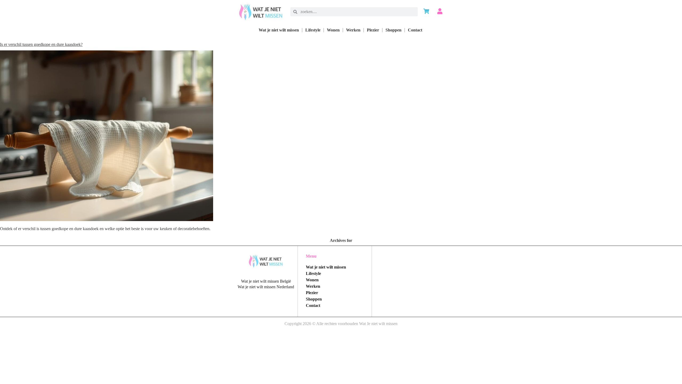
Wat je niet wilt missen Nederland (266, 287)
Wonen (333, 30)
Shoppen (393, 30)
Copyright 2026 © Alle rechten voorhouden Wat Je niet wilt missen (341, 323)
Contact (415, 30)
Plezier (373, 30)
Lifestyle (312, 30)
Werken (353, 30)
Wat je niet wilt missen (279, 30)
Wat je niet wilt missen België (266, 281)
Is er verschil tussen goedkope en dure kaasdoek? (41, 44)
